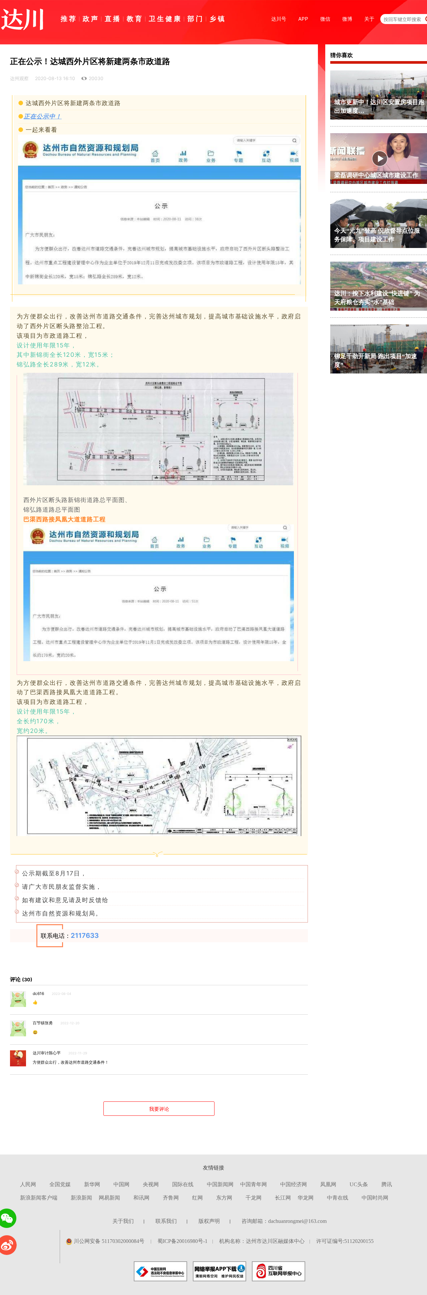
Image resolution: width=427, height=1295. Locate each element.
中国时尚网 (375, 1198)
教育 (135, 18)
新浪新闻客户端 (38, 1198)
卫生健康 (165, 18)
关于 (369, 19)
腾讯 (386, 1184)
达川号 (278, 19)
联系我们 (166, 1221)
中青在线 (337, 1198)
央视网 (151, 1184)
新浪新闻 (81, 1198)
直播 (113, 18)
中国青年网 (253, 1184)
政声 (91, 18)
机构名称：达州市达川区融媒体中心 (262, 1241)
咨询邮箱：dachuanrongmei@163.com (284, 1221)
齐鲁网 (171, 1198)
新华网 (92, 1184)
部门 (195, 18)
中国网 (121, 1184)
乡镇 (217, 18)
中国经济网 (293, 1184)
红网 (197, 1198)
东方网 (224, 1198)
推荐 (69, 18)
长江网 (283, 1198)
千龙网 (254, 1198)
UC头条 (359, 1184)
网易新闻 (109, 1198)
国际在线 (182, 1184)
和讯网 (141, 1198)
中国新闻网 (220, 1184)
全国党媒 (60, 1184)
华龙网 (306, 1198)
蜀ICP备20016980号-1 (182, 1241)
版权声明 (209, 1221)
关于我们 (123, 1221)
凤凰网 (328, 1184)
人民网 (28, 1184)
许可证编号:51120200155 (345, 1241)
